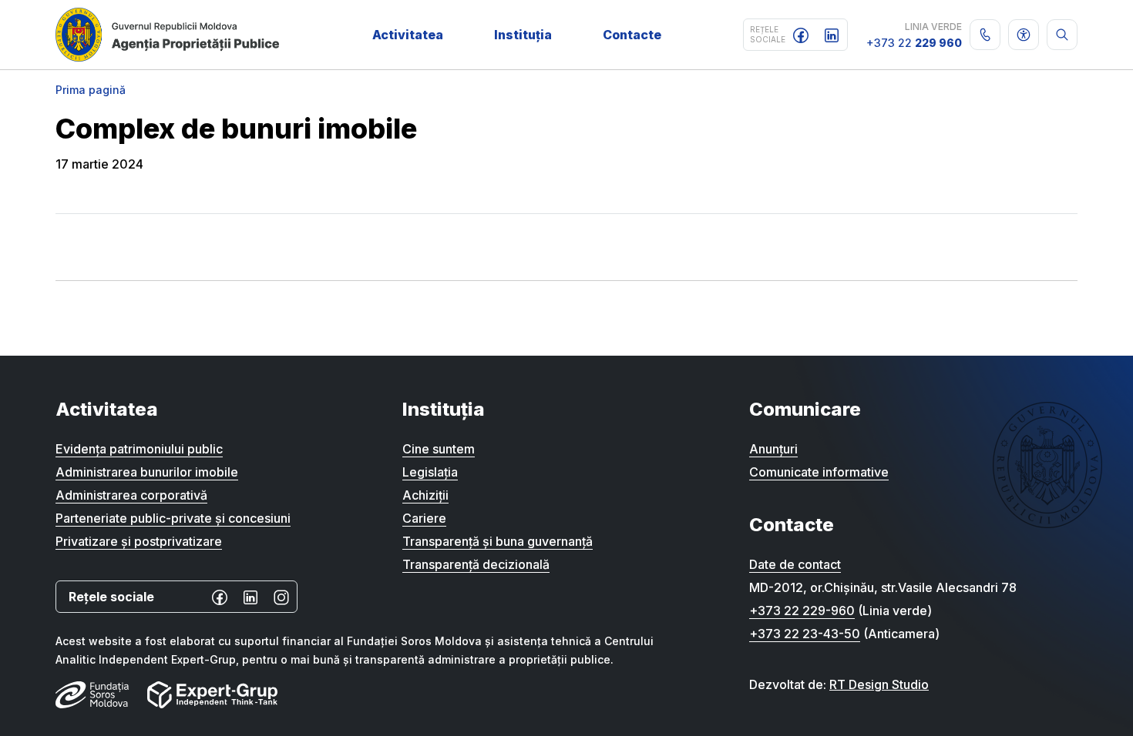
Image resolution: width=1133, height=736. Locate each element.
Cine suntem (438, 449)
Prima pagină (90, 89)
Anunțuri (773, 449)
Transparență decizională (476, 564)
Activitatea (407, 34)
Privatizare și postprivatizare (138, 541)
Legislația (430, 472)
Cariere (424, 518)
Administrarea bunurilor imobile (146, 472)
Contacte (632, 34)
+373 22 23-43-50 (804, 633)
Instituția (523, 34)
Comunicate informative (819, 472)
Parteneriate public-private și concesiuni (173, 518)
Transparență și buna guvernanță (497, 541)
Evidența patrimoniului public (139, 449)
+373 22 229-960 (802, 610)
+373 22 (914, 42)
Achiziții (425, 495)
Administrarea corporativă (131, 495)
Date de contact (795, 564)
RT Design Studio (879, 684)
